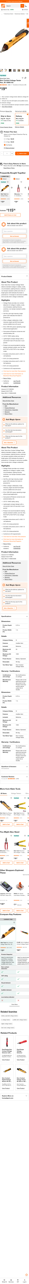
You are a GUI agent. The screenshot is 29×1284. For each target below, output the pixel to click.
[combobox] (13, 6)
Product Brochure (10, 408)
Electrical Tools (8, 13)
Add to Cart (22, 153)
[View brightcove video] (23, 70)
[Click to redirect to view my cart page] (26, 6)
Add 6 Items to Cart (10, 215)
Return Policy (7, 378)
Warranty (7, 412)
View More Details (7, 106)
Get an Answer (14, 236)
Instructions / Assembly (11, 410)
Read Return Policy (9, 168)
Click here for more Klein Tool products (14, 371)
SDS (6, 406)
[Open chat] (28, 23)
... (2, 14)
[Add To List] (22, 78)
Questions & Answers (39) (19, 84)
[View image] (1, 70)
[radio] (4, 138)
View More (14, 1004)
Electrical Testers (20, 13)
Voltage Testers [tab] (16, 793)
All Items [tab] (4, 793)
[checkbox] (14, 178)
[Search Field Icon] (22, 6)
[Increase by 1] (12, 153)
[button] (14, 276)
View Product (6, 1059)
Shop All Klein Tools (8, 400)
